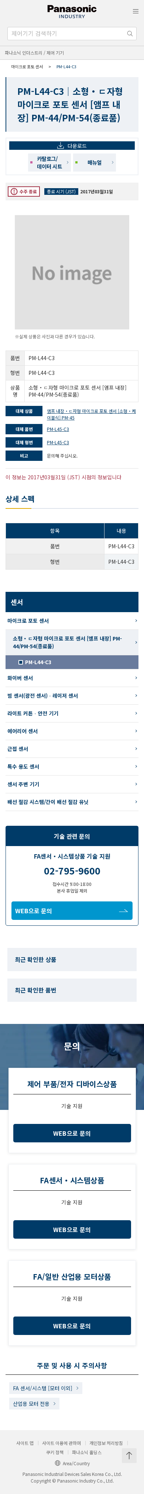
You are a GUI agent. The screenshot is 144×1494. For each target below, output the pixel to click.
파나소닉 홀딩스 (87, 1452)
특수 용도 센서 (23, 766)
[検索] (130, 33)
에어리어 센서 (22, 731)
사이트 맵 (25, 1443)
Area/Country (76, 1463)
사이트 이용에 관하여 (61, 1443)
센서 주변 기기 (23, 784)
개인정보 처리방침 (106, 1443)
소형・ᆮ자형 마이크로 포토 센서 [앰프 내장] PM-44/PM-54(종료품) (67, 642)
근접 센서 (17, 748)
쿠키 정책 (55, 1452)
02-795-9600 (72, 870)
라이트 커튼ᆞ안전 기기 (32, 713)
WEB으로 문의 (33, 910)
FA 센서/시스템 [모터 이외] (42, 1388)
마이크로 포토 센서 (27, 66)
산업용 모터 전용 (31, 1403)
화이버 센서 (20, 678)
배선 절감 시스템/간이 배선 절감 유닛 (48, 801)
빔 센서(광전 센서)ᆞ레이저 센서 (42, 695)
